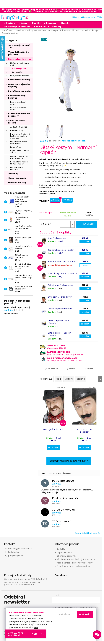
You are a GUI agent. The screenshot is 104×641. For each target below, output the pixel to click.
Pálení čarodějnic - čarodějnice (18, 142)
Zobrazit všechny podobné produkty (69, 461)
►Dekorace (50, 23)
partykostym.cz (15, 555)
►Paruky (56, 26)
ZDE (36, 627)
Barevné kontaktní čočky (18, 103)
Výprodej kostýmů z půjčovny (18, 53)
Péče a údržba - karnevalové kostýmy (74, 562)
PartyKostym (14, 552)
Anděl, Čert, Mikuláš (18, 127)
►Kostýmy (9, 23)
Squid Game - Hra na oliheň (19, 152)
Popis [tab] (58, 379)
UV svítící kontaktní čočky (18, 108)
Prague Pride (16, 147)
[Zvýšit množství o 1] (72, 224)
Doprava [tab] (81, 379)
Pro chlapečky (19, 68)
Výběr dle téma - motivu (16, 121)
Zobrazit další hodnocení (87, 533)
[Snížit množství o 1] (62, 224)
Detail (85, 265)
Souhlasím (85, 614)
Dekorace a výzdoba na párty (19, 85)
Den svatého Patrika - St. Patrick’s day (19, 163)
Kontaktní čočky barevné (16, 96)
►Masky (23, 23)
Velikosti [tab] (69, 379)
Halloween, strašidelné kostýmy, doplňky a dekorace (20, 136)
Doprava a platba (65, 552)
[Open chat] (97, 634)
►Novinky (64, 23)
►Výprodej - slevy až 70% (17, 26)
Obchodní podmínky (66, 556)
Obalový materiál (17, 178)
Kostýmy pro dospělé (19, 76)
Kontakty (61, 549)
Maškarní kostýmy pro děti (19, 64)
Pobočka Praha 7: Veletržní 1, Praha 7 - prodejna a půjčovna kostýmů (22, 584)
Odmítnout (65, 614)
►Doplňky (35, 23)
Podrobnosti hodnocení (74, 141)
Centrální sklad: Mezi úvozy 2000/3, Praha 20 (25, 579)
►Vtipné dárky (41, 26)
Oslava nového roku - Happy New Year (19, 157)
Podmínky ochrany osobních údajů (73, 566)
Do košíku (88, 224)
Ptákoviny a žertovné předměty (19, 114)
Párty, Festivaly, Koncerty (16, 168)
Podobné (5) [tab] (46, 379)
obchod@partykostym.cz (20, 548)
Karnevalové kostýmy (19, 59)
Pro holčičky (17, 72)
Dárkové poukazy (17, 182)
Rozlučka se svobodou (19, 91)
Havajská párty (16, 130)
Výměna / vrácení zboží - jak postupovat (76, 559)
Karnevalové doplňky (19, 79)
